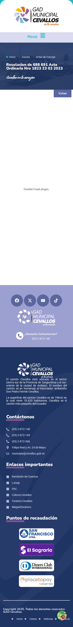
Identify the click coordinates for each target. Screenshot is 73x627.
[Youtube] (43, 300)
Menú (32, 36)
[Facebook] (17, 300)
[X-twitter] (30, 300)
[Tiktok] (56, 300)
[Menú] (42, 37)
